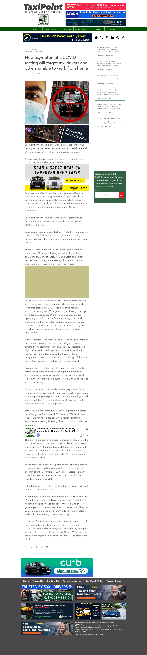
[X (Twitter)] (101, 37)
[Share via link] (42, 547)
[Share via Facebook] (26, 547)
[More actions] (88, 50)
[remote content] (57, 282)
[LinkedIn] (112, 37)
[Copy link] (123, 37)
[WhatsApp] (107, 37)
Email (97, 190)
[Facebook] (96, 37)
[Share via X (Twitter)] (31, 547)
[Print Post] (47, 547)
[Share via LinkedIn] (36, 547)
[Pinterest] (117, 37)
